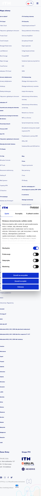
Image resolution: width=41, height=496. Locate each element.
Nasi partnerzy (26, 170)
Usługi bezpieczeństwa (28, 51)
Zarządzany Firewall (27, 41)
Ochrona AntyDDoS (27, 36)
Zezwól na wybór (20, 281)
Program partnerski (27, 165)
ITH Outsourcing (26, 77)
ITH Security (25, 21)
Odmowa (20, 287)
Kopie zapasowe (26, 46)
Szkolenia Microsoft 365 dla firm (31, 146)
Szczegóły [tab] (18, 213)
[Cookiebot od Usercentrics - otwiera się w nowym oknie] (30, 207)
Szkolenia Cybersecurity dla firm (31, 61)
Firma (23, 161)
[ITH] (7, 3)
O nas (23, 175)
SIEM (23, 71)
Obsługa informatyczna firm (29, 81)
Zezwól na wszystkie (20, 275)
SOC (23, 66)
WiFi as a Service (26, 118)
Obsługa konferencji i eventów (30, 86)
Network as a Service (27, 113)
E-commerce (25, 194)
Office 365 (24, 141)
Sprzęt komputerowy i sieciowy (30, 123)
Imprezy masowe (26, 205)
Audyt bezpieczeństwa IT (28, 25)
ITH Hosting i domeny (28, 16)
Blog (23, 156)
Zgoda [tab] (7, 213)
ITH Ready (24, 180)
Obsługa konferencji (27, 200)
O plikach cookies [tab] (32, 213)
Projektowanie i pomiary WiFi (30, 136)
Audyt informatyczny (27, 91)
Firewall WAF (25, 56)
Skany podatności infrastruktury (30, 30)
